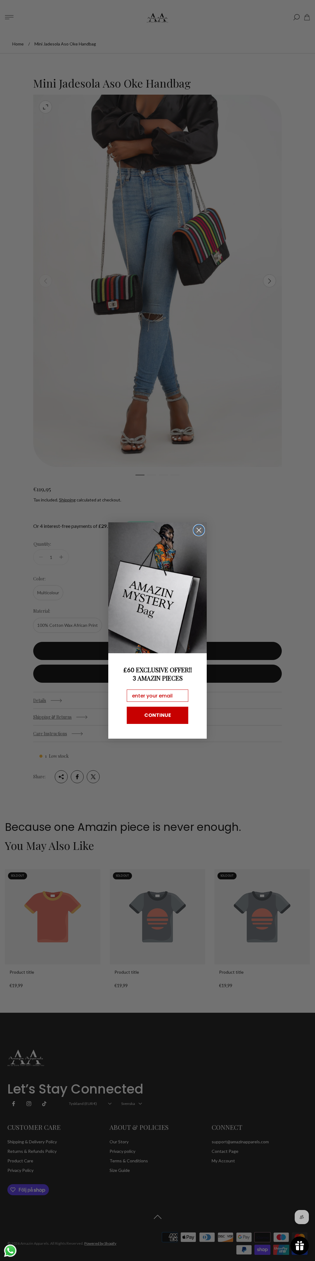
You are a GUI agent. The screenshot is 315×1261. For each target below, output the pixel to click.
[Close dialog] (198, 530)
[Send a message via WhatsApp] (10, 1250)
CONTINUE (157, 715)
